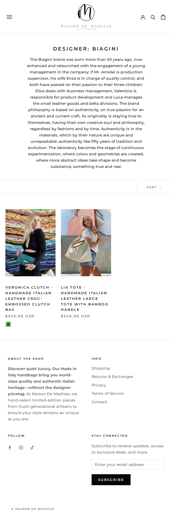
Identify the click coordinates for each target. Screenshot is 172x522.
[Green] (8, 324)
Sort (152, 187)
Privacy (99, 385)
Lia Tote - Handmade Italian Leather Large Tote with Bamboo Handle (85, 298)
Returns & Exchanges (112, 376)
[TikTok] (32, 447)
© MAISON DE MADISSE (32, 509)
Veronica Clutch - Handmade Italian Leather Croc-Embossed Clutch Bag (29, 298)
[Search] (153, 17)
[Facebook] (10, 447)
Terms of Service (108, 393)
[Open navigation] (9, 17)
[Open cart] (163, 17)
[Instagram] (21, 447)
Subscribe (111, 480)
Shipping (101, 368)
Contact (99, 402)
